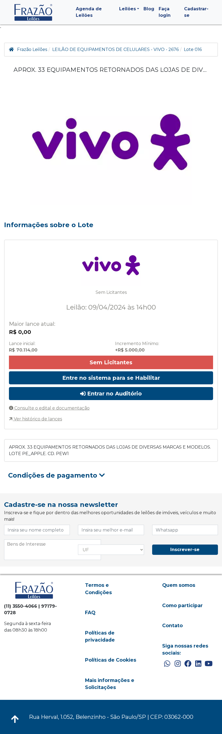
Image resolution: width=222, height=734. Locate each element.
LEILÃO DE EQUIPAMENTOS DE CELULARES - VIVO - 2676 (115, 49)
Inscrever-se (185, 549)
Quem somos (178, 585)
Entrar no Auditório (114, 393)
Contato (172, 625)
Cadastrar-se (196, 12)
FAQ (90, 612)
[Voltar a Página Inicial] (33, 12)
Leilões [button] (127, 8)
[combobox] (52, 549)
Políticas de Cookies (110, 660)
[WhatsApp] (167, 663)
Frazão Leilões (32, 49)
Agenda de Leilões (89, 12)
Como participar (182, 605)
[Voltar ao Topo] (14, 719)
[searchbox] (52, 544)
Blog (148, 8)
